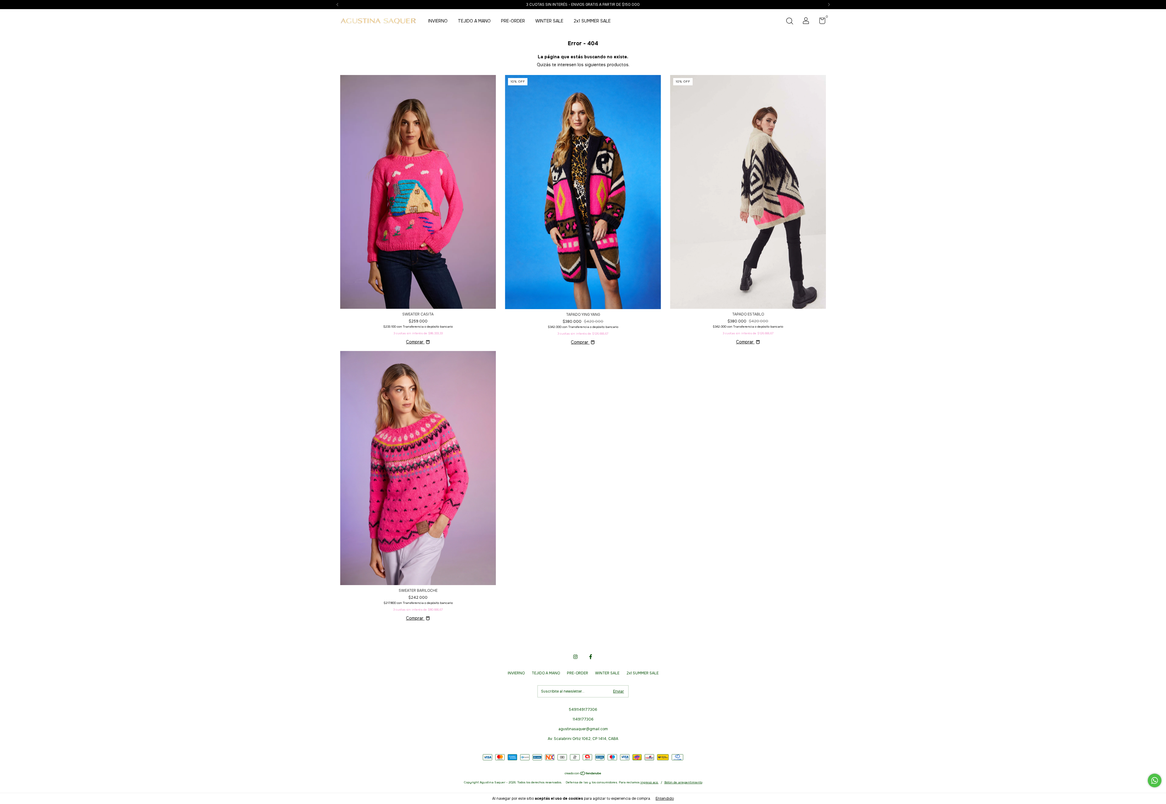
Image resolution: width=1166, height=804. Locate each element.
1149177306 (583, 719)
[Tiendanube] (583, 774)
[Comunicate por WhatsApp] (1154, 780)
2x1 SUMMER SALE (592, 21)
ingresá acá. (649, 782)
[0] (820, 22)
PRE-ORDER (513, 21)
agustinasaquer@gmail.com (583, 729)
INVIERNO (438, 21)
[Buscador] (789, 21)
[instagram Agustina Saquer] (575, 656)
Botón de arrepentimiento (683, 782)
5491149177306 (583, 709)
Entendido (665, 798)
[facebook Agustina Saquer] (590, 656)
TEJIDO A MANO (474, 21)
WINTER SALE (549, 21)
